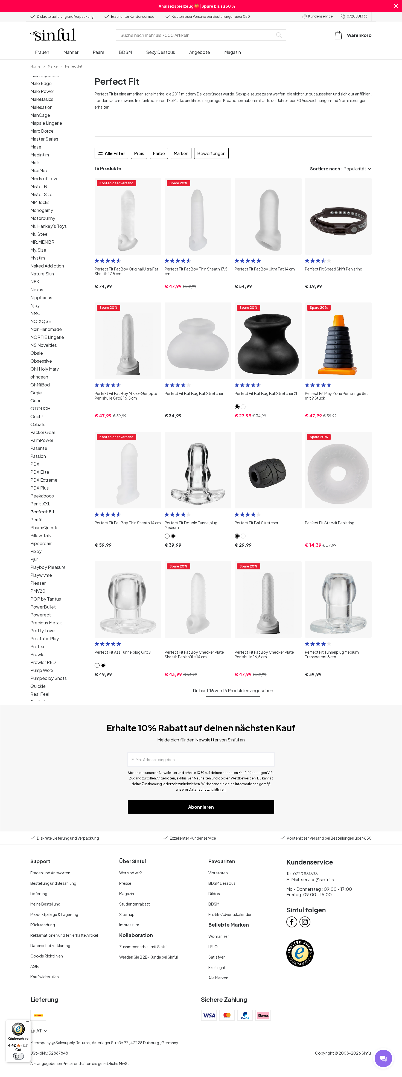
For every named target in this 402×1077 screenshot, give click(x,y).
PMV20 (37, 591)
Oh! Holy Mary (44, 369)
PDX (34, 464)
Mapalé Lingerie (46, 123)
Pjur (34, 559)
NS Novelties (43, 345)
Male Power (42, 91)
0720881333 (357, 16)
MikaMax (39, 170)
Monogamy (41, 210)
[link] (35, 65)
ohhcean (39, 377)
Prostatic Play (44, 638)
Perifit (36, 519)
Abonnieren (201, 807)
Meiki (35, 162)
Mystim (37, 258)
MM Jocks (39, 202)
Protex (37, 646)
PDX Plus (39, 488)
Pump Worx (41, 670)
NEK (34, 281)
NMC (35, 313)
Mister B (38, 186)
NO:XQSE (40, 321)
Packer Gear (42, 432)
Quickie (38, 686)
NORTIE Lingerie (47, 337)
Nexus (36, 289)
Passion (38, 456)
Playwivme (41, 575)
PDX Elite (39, 472)
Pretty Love (42, 630)
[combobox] (195, 35)
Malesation (41, 107)
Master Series (44, 139)
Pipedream (41, 543)
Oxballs (37, 424)
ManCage (40, 115)
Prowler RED (43, 662)
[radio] (97, 260)
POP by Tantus (45, 599)
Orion (36, 400)
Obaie (36, 353)
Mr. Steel (39, 234)
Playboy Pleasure (48, 567)
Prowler (38, 654)
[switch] (18, 1056)
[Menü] (27, 1023)
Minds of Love (44, 178)
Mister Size (41, 194)
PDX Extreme (43, 480)
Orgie (36, 392)
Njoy (35, 305)
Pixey (36, 551)
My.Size (38, 250)
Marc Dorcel (42, 131)
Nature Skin (42, 273)
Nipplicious (41, 297)
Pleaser (38, 583)
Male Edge (41, 83)
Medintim (39, 155)
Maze (35, 147)
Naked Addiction (47, 266)
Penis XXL (40, 504)
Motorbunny (42, 218)
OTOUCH (40, 408)
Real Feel (39, 694)
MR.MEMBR (42, 242)
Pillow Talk (40, 535)
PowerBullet (43, 607)
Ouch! (36, 416)
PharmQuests (44, 527)
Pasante (38, 448)
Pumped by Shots (48, 678)
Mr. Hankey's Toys (48, 226)
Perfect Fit (42, 511)
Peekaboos (42, 496)
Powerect (40, 615)
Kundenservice (320, 16)
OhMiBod (40, 385)
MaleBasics (41, 99)
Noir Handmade (46, 329)
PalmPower (41, 440)
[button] (396, 6)
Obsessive (41, 361)
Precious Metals (46, 622)
